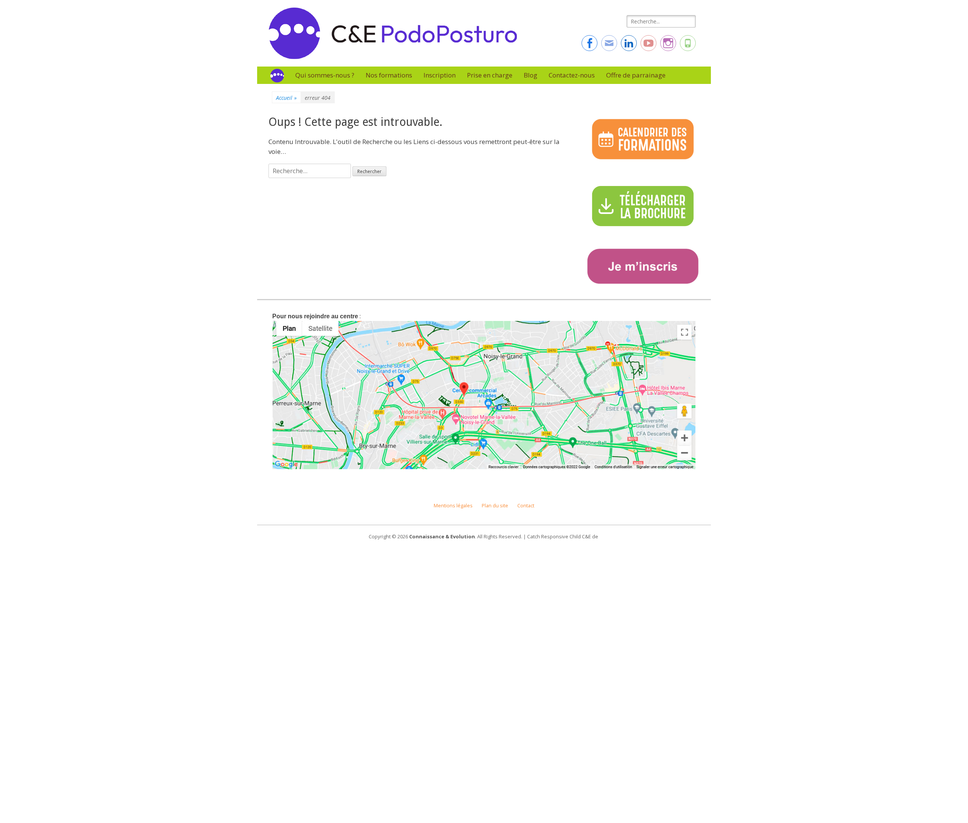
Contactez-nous (572, 75)
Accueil (286, 97)
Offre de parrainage (636, 75)
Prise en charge (489, 75)
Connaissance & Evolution (442, 536)
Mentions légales (453, 505)
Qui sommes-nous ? (324, 75)
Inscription (440, 75)
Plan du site (495, 505)
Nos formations (389, 75)
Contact (525, 505)
